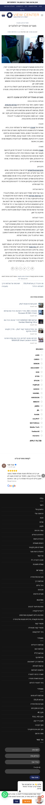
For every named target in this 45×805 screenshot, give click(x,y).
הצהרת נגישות (38, 539)
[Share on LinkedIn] (12, 268)
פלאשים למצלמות (37, 670)
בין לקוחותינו (19, 6)
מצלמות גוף (39, 657)
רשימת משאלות (38, 543)
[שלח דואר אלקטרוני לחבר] (20, 268)
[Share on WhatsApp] (32, 268)
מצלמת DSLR (38, 699)
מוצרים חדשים (38, 594)
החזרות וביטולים (37, 534)
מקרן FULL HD (37, 716)
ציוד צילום (39, 585)
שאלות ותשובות (33, 6)
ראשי (41, 505)
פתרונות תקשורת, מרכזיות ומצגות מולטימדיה (28, 619)
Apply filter (36, 441)
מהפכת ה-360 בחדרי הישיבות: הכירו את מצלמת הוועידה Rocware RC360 (20, 312)
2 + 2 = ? (37, 767)
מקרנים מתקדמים (37, 708)
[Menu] (42, 15)
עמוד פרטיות (39, 530)
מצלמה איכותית (11, 105)
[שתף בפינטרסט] (16, 268)
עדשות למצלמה (38, 666)
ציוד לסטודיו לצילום (36, 682)
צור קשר (22, 10)
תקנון (41, 526)
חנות (41, 518)
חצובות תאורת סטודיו (36, 678)
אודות (40, 6)
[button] (1, 475)
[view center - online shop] (23, 15)
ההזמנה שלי (39, 513)
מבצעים (40, 589)
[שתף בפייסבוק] (28, 268)
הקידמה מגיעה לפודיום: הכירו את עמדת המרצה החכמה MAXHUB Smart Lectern (20, 339)
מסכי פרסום (39, 733)
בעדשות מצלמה (35, 195)
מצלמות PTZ (38, 653)
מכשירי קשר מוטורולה (35, 627)
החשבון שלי (39, 509)
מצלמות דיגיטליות (37, 645)
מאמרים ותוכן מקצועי (22, 23)
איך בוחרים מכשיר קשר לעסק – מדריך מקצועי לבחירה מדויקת (21, 330)
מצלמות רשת (39, 649)
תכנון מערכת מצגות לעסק (28, 304)
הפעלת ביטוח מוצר (9, 6)
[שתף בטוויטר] (24, 268)
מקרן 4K (40, 712)
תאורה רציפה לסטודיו (35, 674)
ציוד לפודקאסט (37, 632)
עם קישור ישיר (22, 279)
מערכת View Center (14, 32)
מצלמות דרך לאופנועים (35, 661)
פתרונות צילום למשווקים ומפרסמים (31, 615)
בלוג (26, 6)
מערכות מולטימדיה (36, 577)
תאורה (41, 150)
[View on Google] (4, 466)
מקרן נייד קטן (38, 721)
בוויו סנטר (32, 247)
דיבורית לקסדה (38, 611)
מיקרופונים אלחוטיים (35, 170)
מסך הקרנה (39, 725)
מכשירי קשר (39, 623)
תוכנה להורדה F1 (37, 560)
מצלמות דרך (39, 581)
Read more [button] (11, 481)
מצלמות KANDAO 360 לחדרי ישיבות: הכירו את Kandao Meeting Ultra (20, 321)
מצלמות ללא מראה (37, 695)
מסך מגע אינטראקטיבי (35, 729)
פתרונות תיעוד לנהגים (35, 606)
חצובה (32, 127)
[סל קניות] (3, 15)
